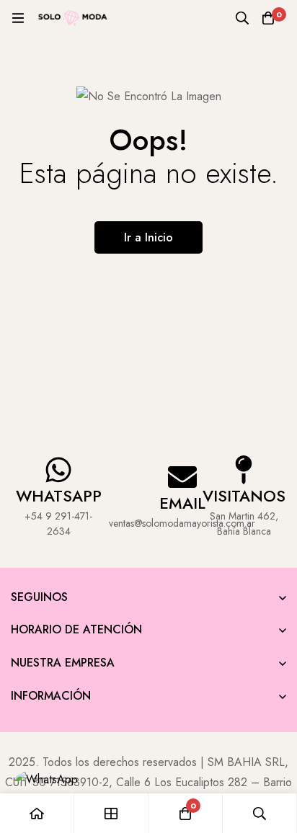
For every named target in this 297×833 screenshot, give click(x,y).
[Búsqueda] (242, 18)
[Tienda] (111, 813)
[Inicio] (37, 813)
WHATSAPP (59, 495)
